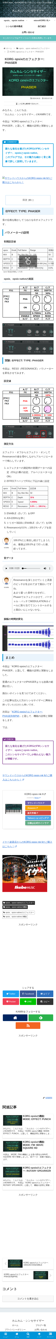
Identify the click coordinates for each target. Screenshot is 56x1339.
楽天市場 (31, 813)
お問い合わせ (40, 1329)
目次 (25, 200)
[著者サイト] (15, 1017)
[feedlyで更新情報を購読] (41, 1017)
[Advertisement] (28, 954)
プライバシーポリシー (15, 1329)
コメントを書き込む (28, 1298)
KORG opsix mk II (33, 794)
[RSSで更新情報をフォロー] (28, 1025)
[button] (50, 673)
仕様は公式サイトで (36, 823)
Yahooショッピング (36, 818)
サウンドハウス (34, 803)
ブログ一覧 (41, 1325)
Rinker (36, 797)
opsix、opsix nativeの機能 (16, 907)
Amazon (31, 808)
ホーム (15, 1325)
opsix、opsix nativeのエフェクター (20, 903)
